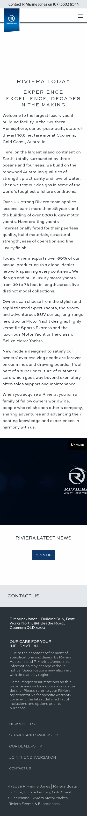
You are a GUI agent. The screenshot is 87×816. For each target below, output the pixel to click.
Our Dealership (25, 746)
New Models (22, 723)
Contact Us (23, 595)
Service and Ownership (33, 735)
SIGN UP (43, 555)
